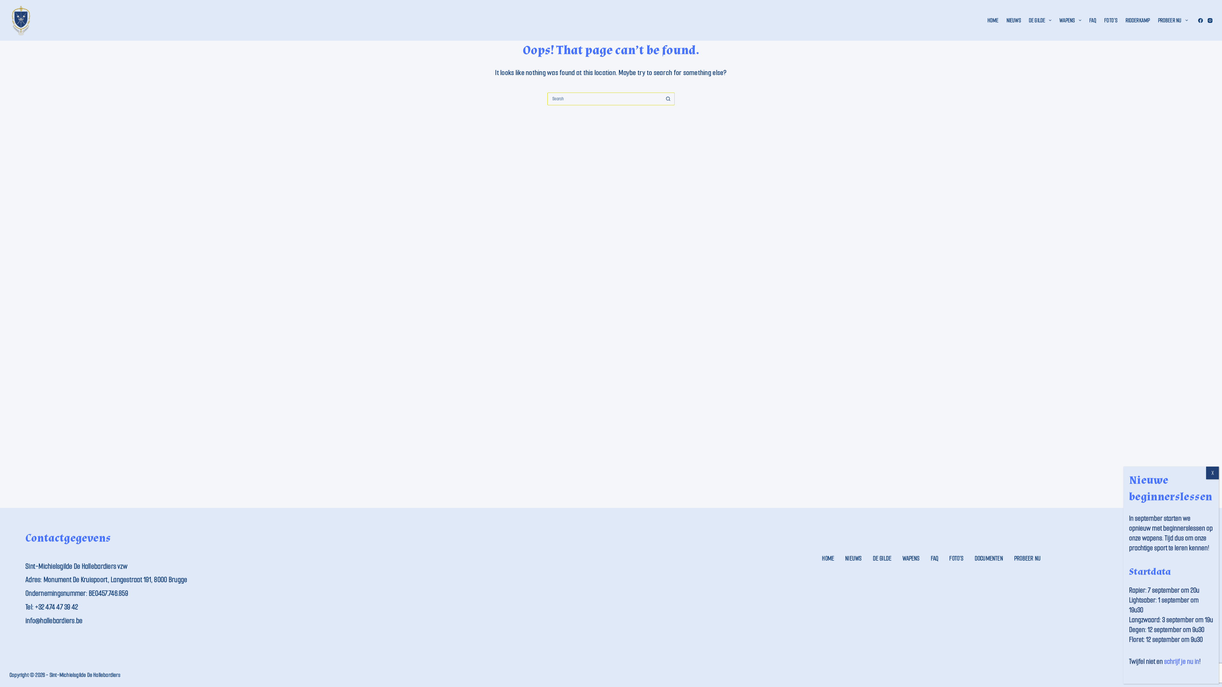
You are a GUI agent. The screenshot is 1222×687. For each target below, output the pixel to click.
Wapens (1067, 20)
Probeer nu (1170, 20)
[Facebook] (1200, 20)
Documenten (989, 558)
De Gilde (1037, 20)
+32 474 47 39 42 (56, 607)
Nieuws (1014, 20)
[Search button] (668, 99)
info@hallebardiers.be (53, 621)
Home (993, 20)
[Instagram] (1210, 20)
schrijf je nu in (1181, 661)
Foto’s (1110, 20)
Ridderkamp (1138, 20)
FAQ (1093, 20)
